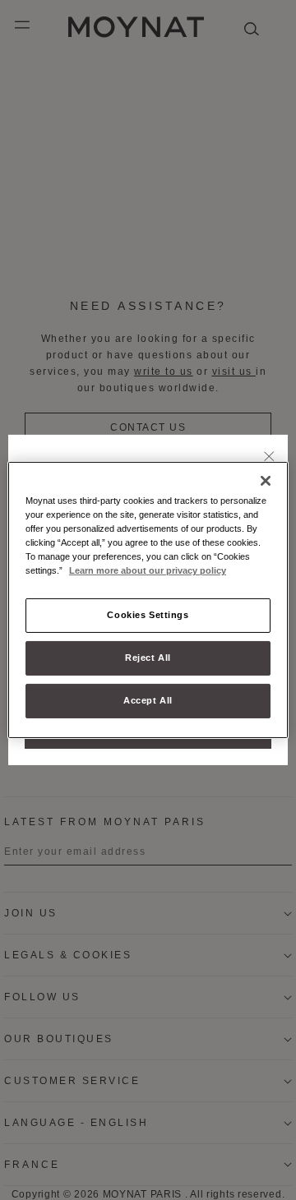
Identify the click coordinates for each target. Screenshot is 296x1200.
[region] (148, 600)
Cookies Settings (147, 615)
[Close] (269, 457)
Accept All (148, 700)
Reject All (148, 657)
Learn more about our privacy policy (147, 570)
